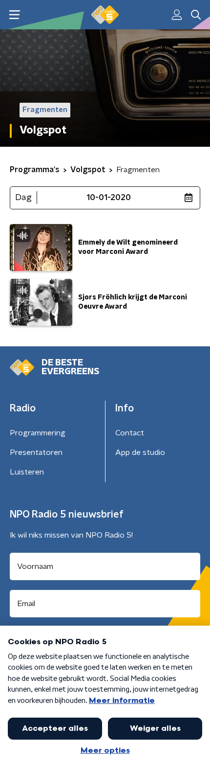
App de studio (140, 452)
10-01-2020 (108, 198)
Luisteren (27, 472)
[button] (14, 15)
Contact (129, 433)
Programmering (37, 433)
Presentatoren (36, 452)
